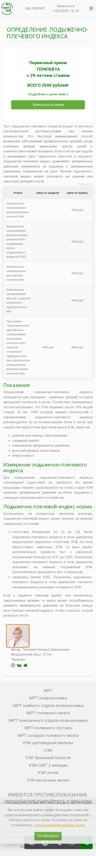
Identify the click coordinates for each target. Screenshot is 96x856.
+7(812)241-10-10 (65, 11)
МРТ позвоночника (48, 698)
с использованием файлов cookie (59, 825)
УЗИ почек (48, 772)
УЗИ (48, 750)
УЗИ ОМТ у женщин (48, 765)
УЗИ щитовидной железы (48, 742)
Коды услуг (85, 184)
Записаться (66, 6)
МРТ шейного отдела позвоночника (48, 705)
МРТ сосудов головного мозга (48, 735)
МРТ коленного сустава (48, 727)
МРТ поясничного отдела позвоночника (48, 720)
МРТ (48, 690)
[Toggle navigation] (91, 8)
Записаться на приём (48, 104)
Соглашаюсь (48, 836)
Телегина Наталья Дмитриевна (46, 650)
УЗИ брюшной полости (48, 757)
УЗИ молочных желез (48, 780)
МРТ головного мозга (48, 712)
